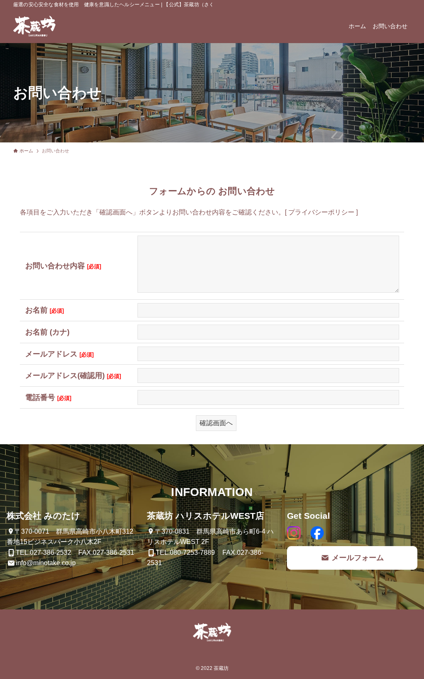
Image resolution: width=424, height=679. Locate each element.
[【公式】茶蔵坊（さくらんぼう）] (34, 26)
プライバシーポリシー (321, 212)
